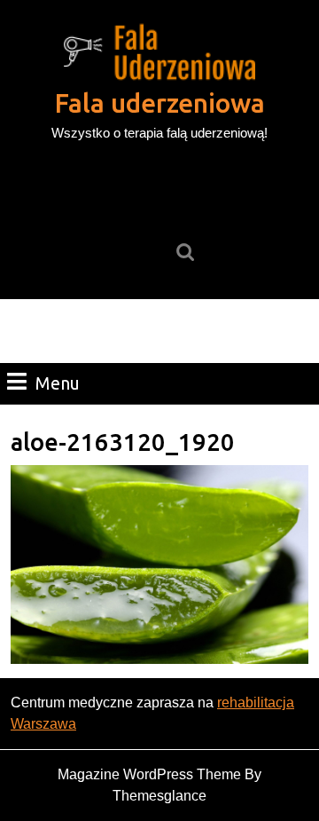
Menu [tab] (57, 382)
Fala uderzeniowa (160, 103)
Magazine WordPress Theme (149, 774)
